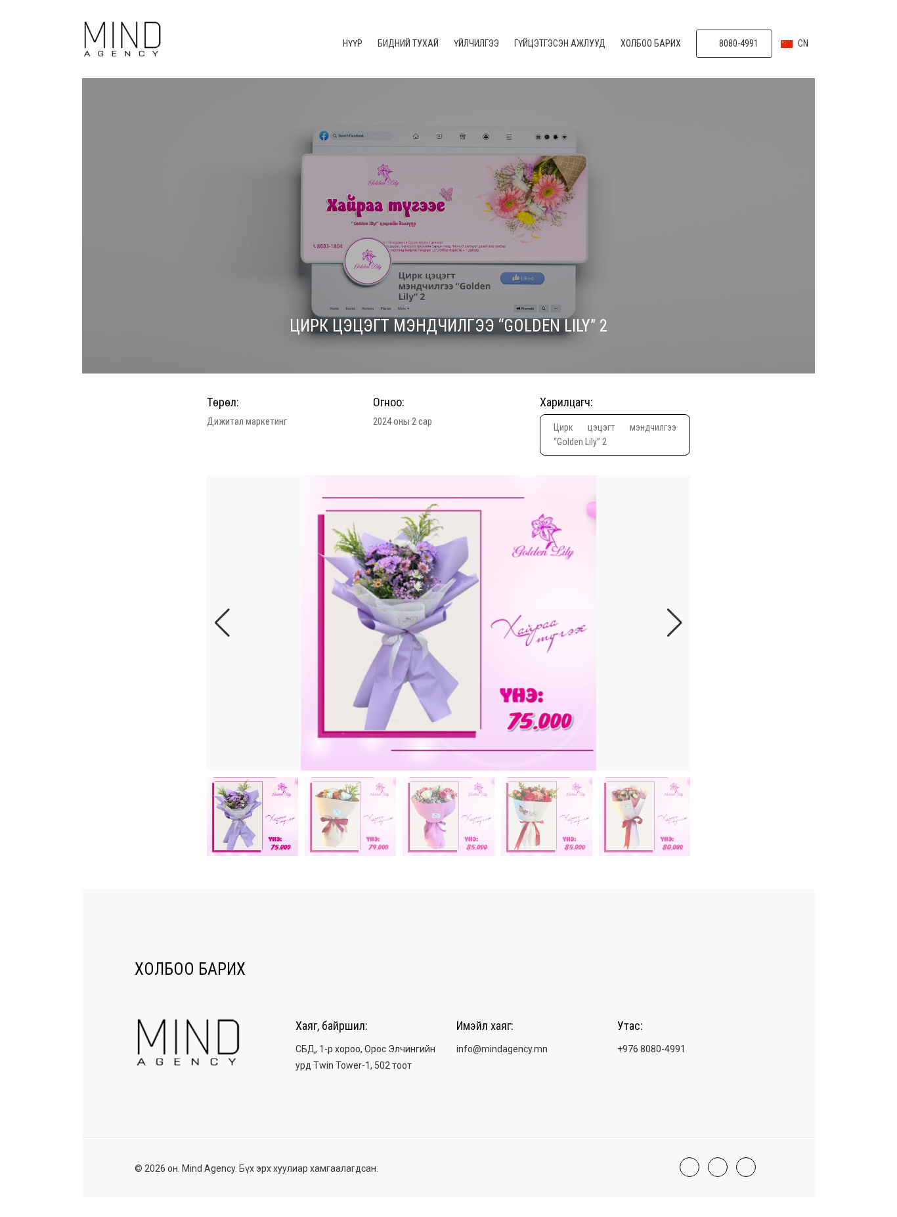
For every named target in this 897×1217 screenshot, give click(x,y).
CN (802, 43)
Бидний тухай (408, 43)
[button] (675, 622)
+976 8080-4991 (651, 1049)
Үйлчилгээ (476, 43)
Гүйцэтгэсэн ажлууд (559, 43)
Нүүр (352, 43)
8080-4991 (737, 43)
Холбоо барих (651, 43)
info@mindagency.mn (502, 1049)
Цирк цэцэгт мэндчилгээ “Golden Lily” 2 (615, 435)
